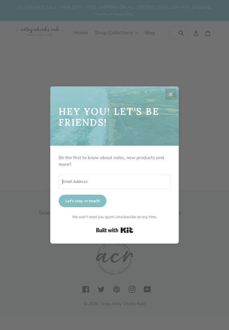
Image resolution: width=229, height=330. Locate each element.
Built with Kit (114, 230)
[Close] (170, 94)
